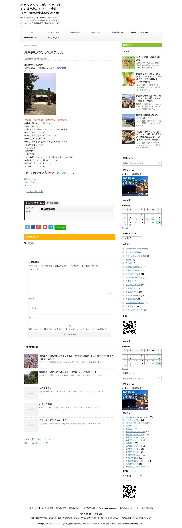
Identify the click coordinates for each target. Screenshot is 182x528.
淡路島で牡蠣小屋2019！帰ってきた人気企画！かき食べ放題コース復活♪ (148, 98)
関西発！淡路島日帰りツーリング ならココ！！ (148, 116)
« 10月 (125, 227)
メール (32, 308)
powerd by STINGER (137, 524)
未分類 (128, 259)
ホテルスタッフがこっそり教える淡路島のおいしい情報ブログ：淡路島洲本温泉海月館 (40, 9)
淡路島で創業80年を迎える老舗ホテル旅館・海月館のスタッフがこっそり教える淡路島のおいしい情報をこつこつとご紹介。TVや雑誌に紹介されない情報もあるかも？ (91, 518)
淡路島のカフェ (132, 288)
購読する (129, 45)
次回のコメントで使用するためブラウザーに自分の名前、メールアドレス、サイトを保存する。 (68, 329)
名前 (31, 298)
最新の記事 (54, 203)
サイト (31, 317)
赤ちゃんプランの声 (134, 310)
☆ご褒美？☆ (45, 388)
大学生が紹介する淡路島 (136, 256)
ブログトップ (32, 32)
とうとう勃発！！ (47, 404)
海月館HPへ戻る (118, 32)
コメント (33, 269)
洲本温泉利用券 (53, 38)
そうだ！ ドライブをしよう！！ (55, 420)
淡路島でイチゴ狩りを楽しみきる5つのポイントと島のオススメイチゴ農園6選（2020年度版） (148, 77)
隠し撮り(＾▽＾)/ (40, 443)
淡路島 (31, 243)
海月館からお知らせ (134, 267)
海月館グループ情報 (134, 277)
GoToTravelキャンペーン (32, 38)
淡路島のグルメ (96, 32)
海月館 (128, 263)
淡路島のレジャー (133, 295)
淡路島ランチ (131, 306)
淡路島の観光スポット (135, 302)
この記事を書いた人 (36, 203)
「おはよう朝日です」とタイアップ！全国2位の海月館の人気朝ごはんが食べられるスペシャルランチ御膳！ (148, 135)
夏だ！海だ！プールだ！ (43, 439)
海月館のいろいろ (133, 270)
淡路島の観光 (75, 32)
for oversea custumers (139, 32)
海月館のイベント (133, 274)
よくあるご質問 (53, 32)
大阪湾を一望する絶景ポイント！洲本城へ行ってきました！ (68, 372)
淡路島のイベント (133, 284)
